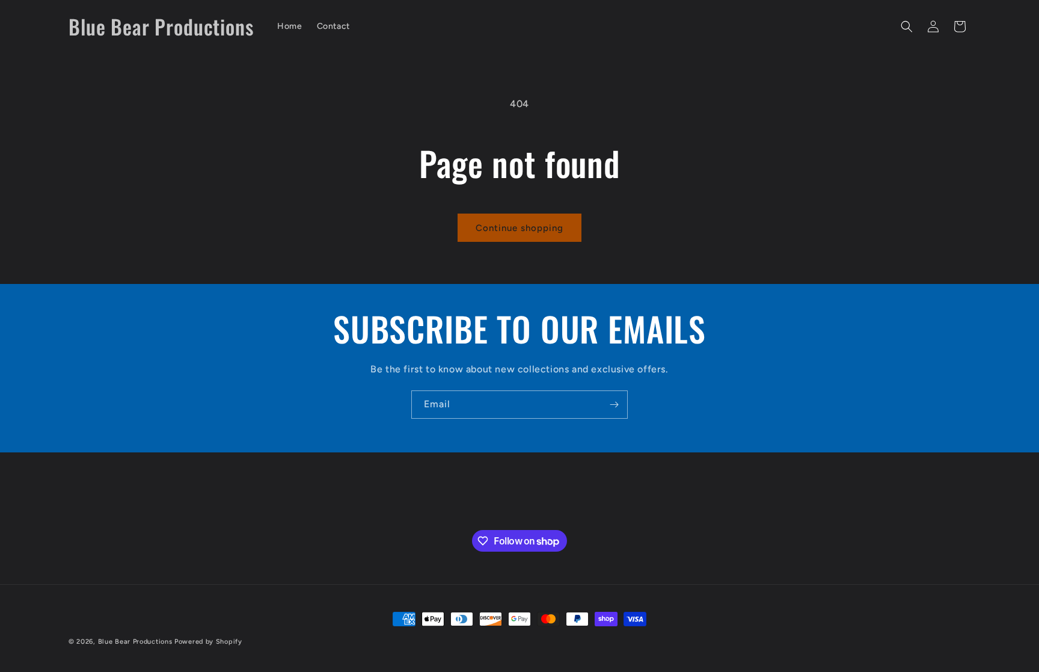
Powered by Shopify (208, 642)
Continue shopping (519, 228)
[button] (906, 26)
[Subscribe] (614, 404)
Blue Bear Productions (135, 642)
